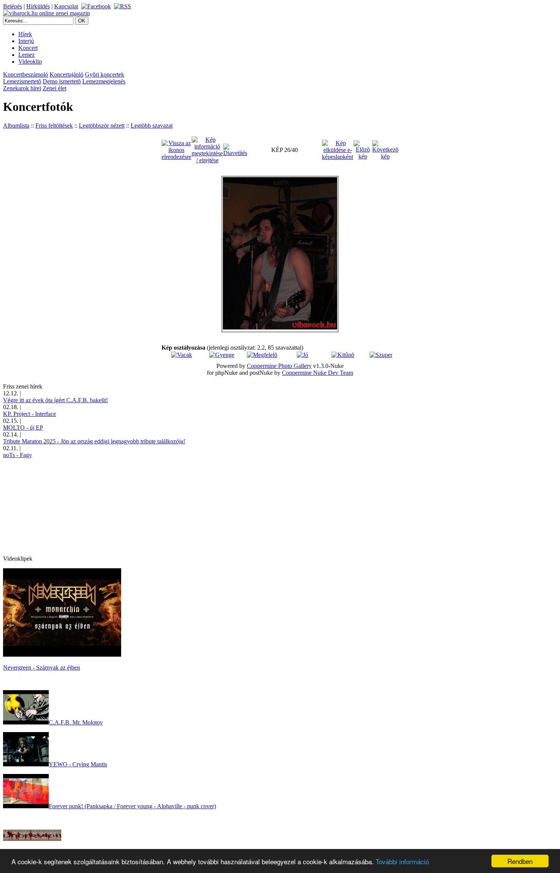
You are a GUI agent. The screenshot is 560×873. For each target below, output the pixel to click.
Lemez (26, 54)
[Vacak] (181, 355)
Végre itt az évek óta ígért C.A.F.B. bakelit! (55, 400)
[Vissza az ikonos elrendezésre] (176, 149)
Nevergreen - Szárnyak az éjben (41, 667)
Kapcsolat (66, 6)
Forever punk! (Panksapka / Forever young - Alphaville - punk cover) (132, 806)
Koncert (28, 48)
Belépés (12, 6)
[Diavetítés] (235, 149)
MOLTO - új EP (23, 427)
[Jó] (302, 355)
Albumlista (16, 125)
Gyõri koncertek (104, 74)
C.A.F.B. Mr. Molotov (76, 722)
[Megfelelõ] (262, 355)
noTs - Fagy (17, 455)
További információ (402, 861)
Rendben (520, 861)
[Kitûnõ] (342, 355)
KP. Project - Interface (29, 414)
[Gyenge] (221, 355)
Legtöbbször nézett (102, 125)
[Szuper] (381, 355)
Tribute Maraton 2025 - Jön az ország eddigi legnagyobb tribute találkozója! (94, 441)
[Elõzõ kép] (363, 149)
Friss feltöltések (54, 125)
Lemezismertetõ (22, 81)
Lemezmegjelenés (103, 81)
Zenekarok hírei (22, 88)
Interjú (26, 41)
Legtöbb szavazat (152, 125)
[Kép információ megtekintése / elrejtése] (207, 149)
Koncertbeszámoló (25, 74)
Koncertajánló (66, 74)
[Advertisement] (60, 506)
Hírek (25, 34)
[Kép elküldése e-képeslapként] (337, 149)
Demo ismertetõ (62, 81)
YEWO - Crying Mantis (78, 764)
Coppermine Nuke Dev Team (317, 372)
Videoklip (30, 61)
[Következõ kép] (385, 149)
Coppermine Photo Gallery (279, 366)
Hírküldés (38, 6)
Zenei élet (54, 88)
